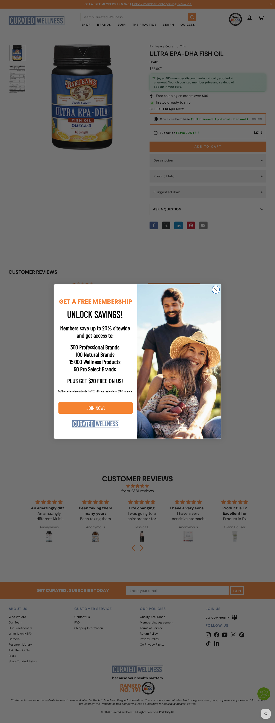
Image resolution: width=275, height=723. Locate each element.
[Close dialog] (216, 289)
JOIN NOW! (95, 408)
